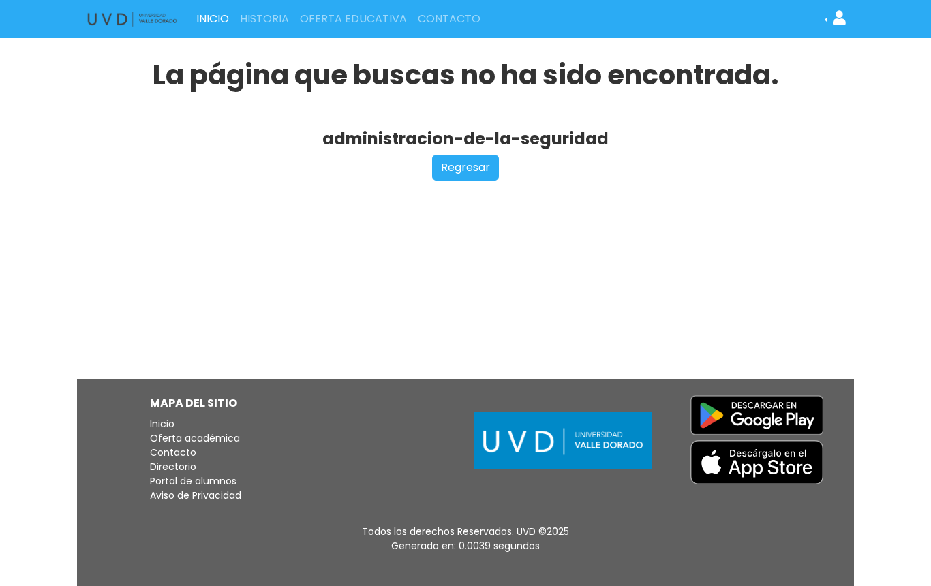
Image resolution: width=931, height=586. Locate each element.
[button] (835, 19)
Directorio (173, 467)
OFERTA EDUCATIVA (353, 19)
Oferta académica (195, 438)
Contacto (173, 452)
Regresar (465, 167)
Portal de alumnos (193, 481)
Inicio (162, 424)
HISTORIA (264, 19)
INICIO (212, 19)
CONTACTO (449, 19)
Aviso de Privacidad (195, 495)
